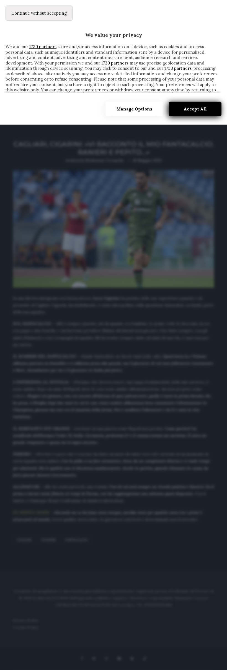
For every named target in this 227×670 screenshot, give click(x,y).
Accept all (195, 109)
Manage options (134, 109)
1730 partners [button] (42, 46)
